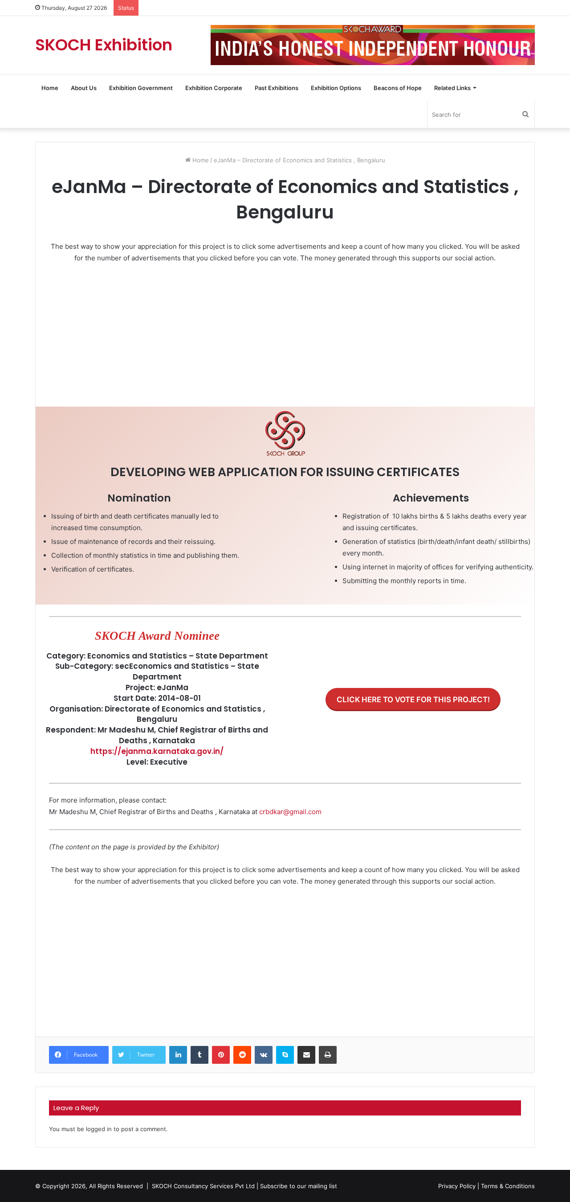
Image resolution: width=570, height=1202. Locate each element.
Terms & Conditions (508, 1186)
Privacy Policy (457, 1186)
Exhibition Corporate (213, 87)
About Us (84, 87)
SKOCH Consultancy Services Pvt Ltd (203, 1186)
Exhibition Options (336, 87)
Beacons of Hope (398, 87)
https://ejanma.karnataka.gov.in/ (157, 751)
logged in (99, 1128)
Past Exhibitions (276, 87)
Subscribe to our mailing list (298, 1186)
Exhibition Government (141, 87)
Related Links (452, 87)
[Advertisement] (285, 337)
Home (49, 87)
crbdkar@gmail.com (290, 811)
